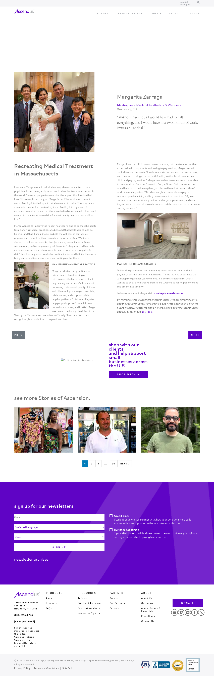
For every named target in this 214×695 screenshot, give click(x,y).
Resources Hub (130, 13)
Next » (125, 463)
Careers (114, 608)
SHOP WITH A (128, 374)
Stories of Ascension (89, 603)
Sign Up (59, 546)
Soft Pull (67, 668)
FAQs (49, 608)
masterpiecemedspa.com (169, 293)
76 (113, 463)
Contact (193, 13)
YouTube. (147, 311)
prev (18, 335)
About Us (146, 598)
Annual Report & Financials (151, 610)
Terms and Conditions (46, 668)
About (174, 13)
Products (51, 603)
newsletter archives (31, 559)
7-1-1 (22, 645)
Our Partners (117, 603)
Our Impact (148, 603)
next (195, 335)
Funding (104, 13)
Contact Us (147, 621)
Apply (49, 598)
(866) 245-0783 (23, 614)
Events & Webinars (89, 608)
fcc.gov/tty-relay (24, 642)
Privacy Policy (22, 668)
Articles (82, 598)
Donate (156, 13)
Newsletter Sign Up (89, 613)
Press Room (148, 616)
